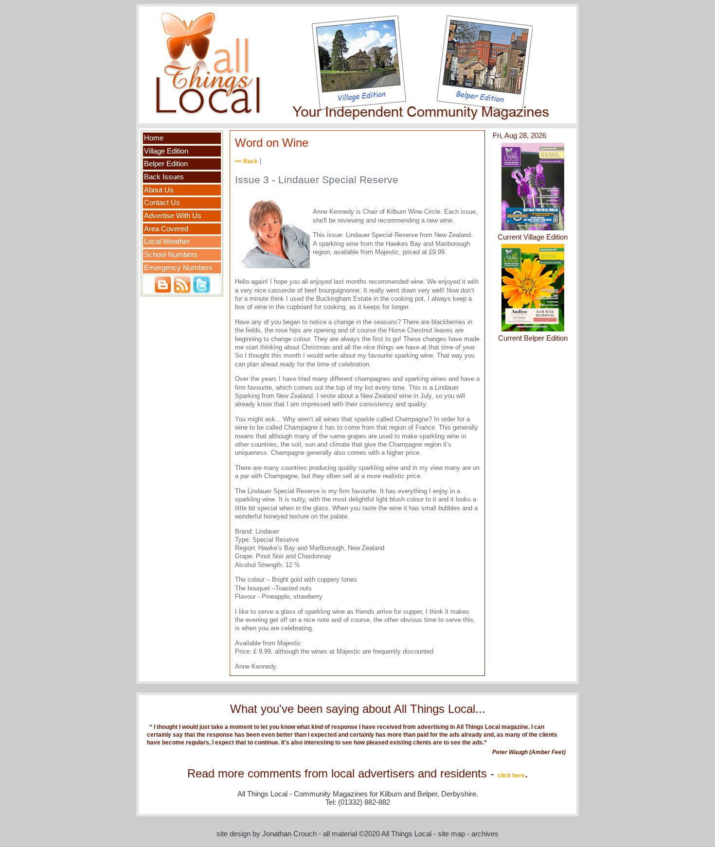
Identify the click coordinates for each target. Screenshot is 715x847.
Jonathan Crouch (289, 834)
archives (485, 834)
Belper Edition (166, 164)
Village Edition (166, 151)
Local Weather (167, 241)
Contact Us (162, 203)
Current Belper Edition (533, 338)
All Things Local (406, 834)
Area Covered (166, 229)
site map (451, 834)
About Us (159, 190)
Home (153, 138)
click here (511, 775)
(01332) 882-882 (364, 802)
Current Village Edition (533, 237)
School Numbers (170, 255)
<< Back (246, 161)
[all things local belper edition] (532, 329)
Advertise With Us (172, 216)
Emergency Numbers (178, 268)
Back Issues (164, 177)
